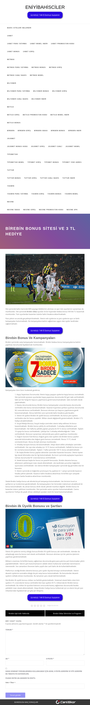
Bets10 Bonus (14, 123)
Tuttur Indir (68, 178)
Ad (7, 659)
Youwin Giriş (37, 194)
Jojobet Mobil (73, 146)
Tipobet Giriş (34, 162)
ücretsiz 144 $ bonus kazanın (45, 15)
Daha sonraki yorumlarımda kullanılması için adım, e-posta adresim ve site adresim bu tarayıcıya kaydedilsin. (43, 672)
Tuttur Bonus (14, 178)
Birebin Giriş (24, 130)
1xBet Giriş (28, 51)
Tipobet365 (12, 154)
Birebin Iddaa (41, 130)
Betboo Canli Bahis (17, 75)
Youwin (10, 186)
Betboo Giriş (55, 67)
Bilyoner (11, 83)
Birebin (10, 130)
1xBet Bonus (13, 51)
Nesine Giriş (29, 210)
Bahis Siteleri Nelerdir (19, 28)
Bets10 (10, 107)
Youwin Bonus (54, 194)
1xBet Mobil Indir (39, 43)
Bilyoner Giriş (59, 91)
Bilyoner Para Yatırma (18, 91)
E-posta (50, 659)
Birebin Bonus (58, 130)
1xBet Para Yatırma (17, 43)
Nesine (10, 202)
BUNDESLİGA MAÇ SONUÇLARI (26, 702)
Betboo (10, 59)
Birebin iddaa (32, 311)
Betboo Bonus (39, 67)
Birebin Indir (74, 130)
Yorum (9, 630)
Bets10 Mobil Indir (59, 115)
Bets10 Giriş (13, 115)
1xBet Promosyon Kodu (62, 43)
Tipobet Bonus (51, 162)
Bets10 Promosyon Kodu (35, 115)
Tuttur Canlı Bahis (49, 178)
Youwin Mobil (71, 194)
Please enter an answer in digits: (20, 678)
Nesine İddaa (13, 210)
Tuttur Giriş (30, 178)
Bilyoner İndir (39, 99)
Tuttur (10, 170)
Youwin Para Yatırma (17, 194)
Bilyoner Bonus (41, 91)
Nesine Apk (72, 210)
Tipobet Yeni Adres (72, 162)
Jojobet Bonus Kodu (17, 146)
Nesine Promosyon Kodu (51, 210)
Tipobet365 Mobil (15, 162)
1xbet (10, 36)
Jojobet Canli (55, 146)
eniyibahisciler (45, 7)
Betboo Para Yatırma (17, 67)
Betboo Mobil (37, 75)
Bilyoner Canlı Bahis (17, 99)
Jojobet (11, 138)
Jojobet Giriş (38, 146)
